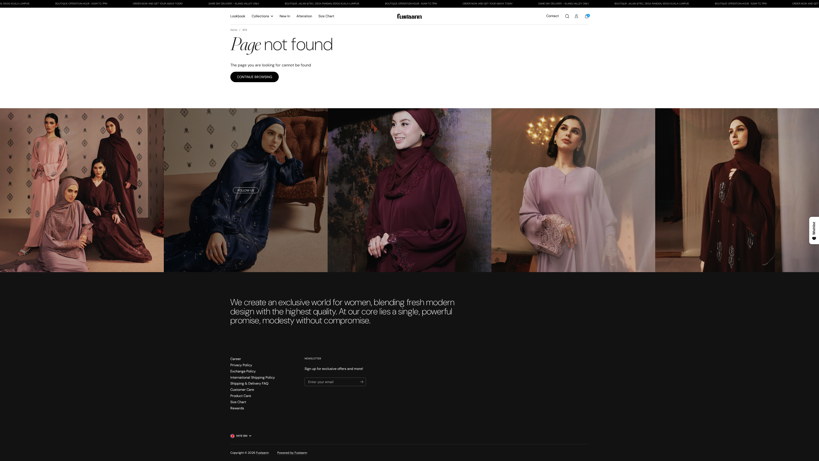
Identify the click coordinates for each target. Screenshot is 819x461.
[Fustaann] (409, 16)
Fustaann (262, 453)
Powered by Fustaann (292, 453)
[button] (567, 16)
